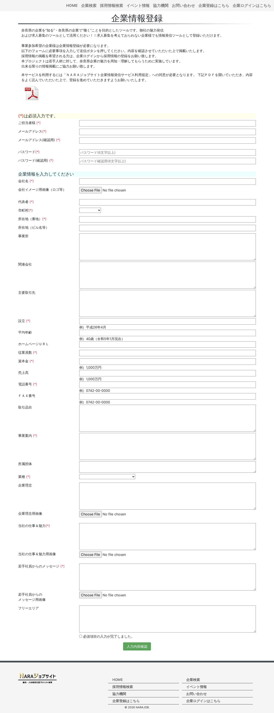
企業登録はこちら (213, 5)
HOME (72, 5)
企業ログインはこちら (252, 5)
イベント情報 (138, 5)
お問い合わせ (183, 5)
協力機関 (160, 5)
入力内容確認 (137, 646)
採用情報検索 (111, 5)
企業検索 (89, 5)
